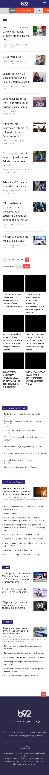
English (39, 721)
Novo (4, 10)
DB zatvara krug (12, 56)
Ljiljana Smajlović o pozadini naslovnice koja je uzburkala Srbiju (16, 77)
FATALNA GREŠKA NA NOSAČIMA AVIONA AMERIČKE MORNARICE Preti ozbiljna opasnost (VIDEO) (12, 342)
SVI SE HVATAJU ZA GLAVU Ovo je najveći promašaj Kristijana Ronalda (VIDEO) (35, 377)
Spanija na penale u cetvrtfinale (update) (21, 467)
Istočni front (25, 10)
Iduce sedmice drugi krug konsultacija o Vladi (22, 446)
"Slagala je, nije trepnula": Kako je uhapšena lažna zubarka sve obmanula (15, 605)
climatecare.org (30, 764)
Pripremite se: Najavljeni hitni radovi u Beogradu (24, 653)
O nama (31, 721)
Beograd (7, 622)
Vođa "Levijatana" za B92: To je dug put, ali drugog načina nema (15, 103)
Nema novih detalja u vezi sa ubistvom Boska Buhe (25, 453)
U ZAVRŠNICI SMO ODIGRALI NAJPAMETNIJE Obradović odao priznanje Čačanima (12, 300)
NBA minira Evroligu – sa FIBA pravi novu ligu (22, 554)
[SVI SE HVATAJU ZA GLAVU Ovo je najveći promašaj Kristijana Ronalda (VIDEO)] (35, 368)
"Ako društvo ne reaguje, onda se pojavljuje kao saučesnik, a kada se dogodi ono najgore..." (15, 211)
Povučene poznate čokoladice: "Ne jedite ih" (22, 550)
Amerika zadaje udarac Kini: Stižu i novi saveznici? (24, 539)
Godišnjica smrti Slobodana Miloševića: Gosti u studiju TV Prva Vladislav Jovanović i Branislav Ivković (16, 577)
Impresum (42, 732)
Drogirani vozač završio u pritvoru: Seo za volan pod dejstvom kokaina (15, 631)
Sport (38, 10)
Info (12, 10)
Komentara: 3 (9, 227)
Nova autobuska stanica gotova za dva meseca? (24, 675)
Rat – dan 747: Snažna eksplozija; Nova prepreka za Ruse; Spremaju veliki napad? (16, 491)
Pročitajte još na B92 (13, 482)
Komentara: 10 (9, 172)
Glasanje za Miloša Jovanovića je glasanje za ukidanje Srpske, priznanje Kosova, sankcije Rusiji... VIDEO (25, 527)
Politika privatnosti (34, 736)
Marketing (24, 732)
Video (6, 567)
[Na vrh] (43, 694)
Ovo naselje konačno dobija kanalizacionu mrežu (24, 657)
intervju (6, 44)
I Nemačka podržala (12, 513)
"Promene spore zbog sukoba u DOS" (20, 430)
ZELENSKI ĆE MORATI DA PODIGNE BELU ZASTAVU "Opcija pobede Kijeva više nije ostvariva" (12, 379)
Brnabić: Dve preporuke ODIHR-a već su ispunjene (15, 591)
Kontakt (33, 732)
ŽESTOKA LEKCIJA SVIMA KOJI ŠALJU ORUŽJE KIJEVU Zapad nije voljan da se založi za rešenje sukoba (34, 342)
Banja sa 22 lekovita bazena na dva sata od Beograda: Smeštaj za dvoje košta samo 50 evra (24, 519)
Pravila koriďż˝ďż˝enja (17, 736)
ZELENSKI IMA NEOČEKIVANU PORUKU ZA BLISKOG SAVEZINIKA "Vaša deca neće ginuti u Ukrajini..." (34, 303)
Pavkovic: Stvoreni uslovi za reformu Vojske (22, 414)
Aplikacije (17, 721)
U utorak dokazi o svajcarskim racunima (20, 460)
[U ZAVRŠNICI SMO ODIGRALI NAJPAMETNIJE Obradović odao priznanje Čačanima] (13, 290)
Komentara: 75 (9, 114)
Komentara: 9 (9, 89)
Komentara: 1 (9, 47)
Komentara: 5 (9, 193)
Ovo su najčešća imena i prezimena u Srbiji (21, 534)
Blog (25, 721)
